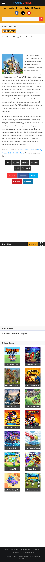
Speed (17, 168)
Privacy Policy (15, 552)
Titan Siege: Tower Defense (12, 385)
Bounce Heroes (32, 490)
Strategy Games (19, 37)
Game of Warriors (33, 406)
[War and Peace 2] (12, 396)
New (4, 8)
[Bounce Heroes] (32, 479)
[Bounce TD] (12, 458)
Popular (19, 8)
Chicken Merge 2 (12, 427)
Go (41, 19)
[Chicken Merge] (32, 417)
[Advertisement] (22, 45)
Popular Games (26, 550)
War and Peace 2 (12, 406)
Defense (34, 162)
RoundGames (7, 37)
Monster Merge (32, 364)
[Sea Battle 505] (12, 437)
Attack (16, 162)
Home (7, 550)
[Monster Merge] (32, 354)
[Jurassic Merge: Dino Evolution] (32, 375)
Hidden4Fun (30, 552)
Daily (27, 8)
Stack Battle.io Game (26, 150)
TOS (23, 552)
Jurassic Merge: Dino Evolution (32, 385)
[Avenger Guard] (12, 354)
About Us (36, 550)
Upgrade (26, 168)
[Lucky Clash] (32, 458)
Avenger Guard (12, 364)
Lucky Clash (32, 469)
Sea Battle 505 (12, 448)
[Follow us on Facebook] (16, 13)
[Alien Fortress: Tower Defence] (32, 437)
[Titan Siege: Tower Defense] (12, 375)
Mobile (11, 8)
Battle (25, 162)
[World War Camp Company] (12, 479)
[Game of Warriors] (32, 396)
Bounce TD (12, 469)
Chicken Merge (32, 427)
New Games (15, 550)
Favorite (33, 244)
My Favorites (36, 8)
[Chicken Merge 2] (12, 417)
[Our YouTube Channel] (29, 13)
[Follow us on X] (22, 13)
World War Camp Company (12, 490)
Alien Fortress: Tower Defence (32, 448)
